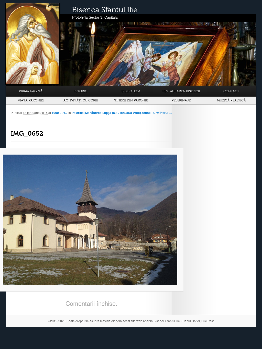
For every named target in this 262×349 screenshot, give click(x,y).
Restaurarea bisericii (181, 91)
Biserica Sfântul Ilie (104, 9)
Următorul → (162, 112)
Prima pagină (30, 91)
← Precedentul (139, 112)
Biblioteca (131, 91)
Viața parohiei (31, 100)
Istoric (80, 91)
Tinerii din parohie (131, 100)
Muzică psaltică (231, 100)
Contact (231, 91)
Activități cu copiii (80, 100)
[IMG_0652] (90, 220)
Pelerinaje (181, 100)
